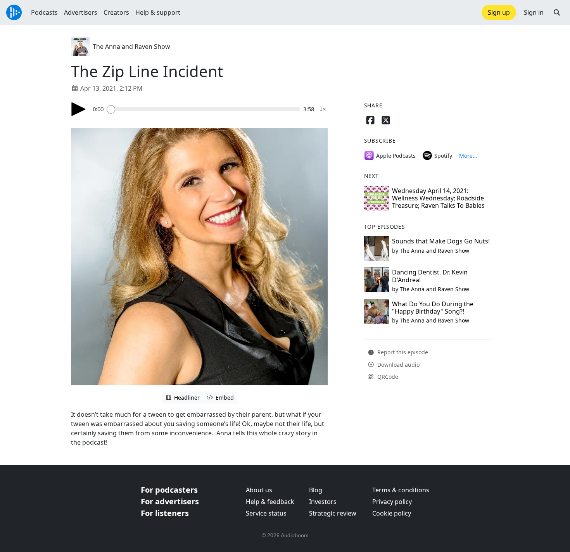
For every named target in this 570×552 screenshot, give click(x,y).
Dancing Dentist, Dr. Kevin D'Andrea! (430, 276)
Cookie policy (391, 513)
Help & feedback (270, 501)
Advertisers (80, 12)
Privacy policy (392, 501)
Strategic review (332, 513)
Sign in (534, 12)
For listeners (165, 513)
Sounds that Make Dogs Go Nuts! (441, 241)
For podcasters (169, 490)
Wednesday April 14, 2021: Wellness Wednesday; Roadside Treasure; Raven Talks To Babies (438, 198)
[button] (557, 12)
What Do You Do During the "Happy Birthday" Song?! (432, 308)
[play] (78, 109)
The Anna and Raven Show (131, 46)
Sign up (499, 12)
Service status (266, 513)
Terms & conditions (400, 490)
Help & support (157, 12)
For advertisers (170, 501)
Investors (323, 501)
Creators (116, 12)
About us (259, 490)
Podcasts (44, 12)
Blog (315, 490)
